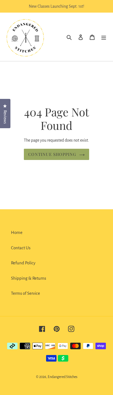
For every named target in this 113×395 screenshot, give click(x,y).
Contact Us (20, 247)
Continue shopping (52, 154)
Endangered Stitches (62, 377)
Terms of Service (25, 293)
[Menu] (103, 37)
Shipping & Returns (28, 278)
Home (16, 232)
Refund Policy (23, 263)
